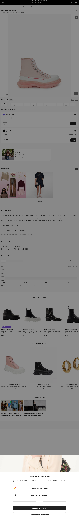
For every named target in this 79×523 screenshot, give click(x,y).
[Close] (76, 458)
